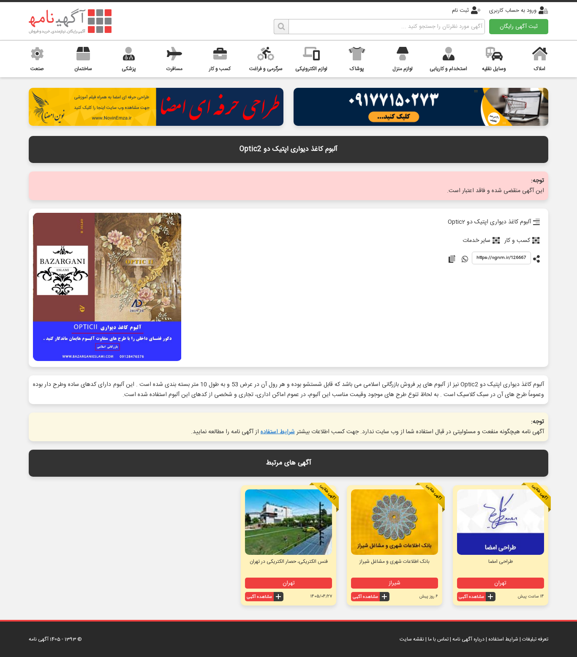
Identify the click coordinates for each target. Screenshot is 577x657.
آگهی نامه (39, 639)
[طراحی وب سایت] (421, 123)
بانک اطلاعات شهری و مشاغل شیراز (394, 561)
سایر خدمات (476, 241)
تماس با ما (438, 639)
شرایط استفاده (278, 432)
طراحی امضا (500, 561)
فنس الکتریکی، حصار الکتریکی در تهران (289, 561)
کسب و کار (517, 241)
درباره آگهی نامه (468, 639)
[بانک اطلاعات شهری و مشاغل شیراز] (394, 522)
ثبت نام (460, 10)
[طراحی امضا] (156, 123)
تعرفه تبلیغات (535, 639)
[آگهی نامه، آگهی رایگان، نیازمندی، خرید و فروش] (70, 21)
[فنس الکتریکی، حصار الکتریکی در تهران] (288, 522)
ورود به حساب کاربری (512, 10)
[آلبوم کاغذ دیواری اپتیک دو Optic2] (107, 288)
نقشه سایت (412, 639)
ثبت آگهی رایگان (519, 26)
